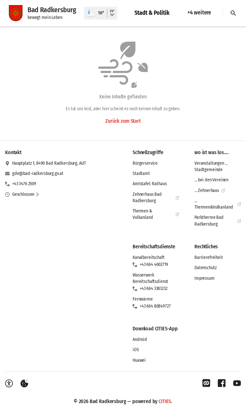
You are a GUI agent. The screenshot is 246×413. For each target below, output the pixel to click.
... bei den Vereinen (211, 180)
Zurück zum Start (122, 121)
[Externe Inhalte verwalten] (24, 383)
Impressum (204, 278)
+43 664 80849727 (155, 306)
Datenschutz (205, 267)
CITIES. (165, 401)
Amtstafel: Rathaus (150, 183)
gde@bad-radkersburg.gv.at (37, 173)
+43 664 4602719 (154, 264)
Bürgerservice (145, 163)
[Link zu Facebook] (222, 383)
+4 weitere (199, 12)
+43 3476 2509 (24, 183)
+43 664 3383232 (154, 288)
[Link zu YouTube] (237, 383)
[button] (25, 194)
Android (140, 339)
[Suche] (233, 13)
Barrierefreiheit (208, 257)
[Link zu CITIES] (206, 383)
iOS (136, 349)
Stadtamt (141, 173)
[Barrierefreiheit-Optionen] (9, 383)
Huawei (139, 360)
